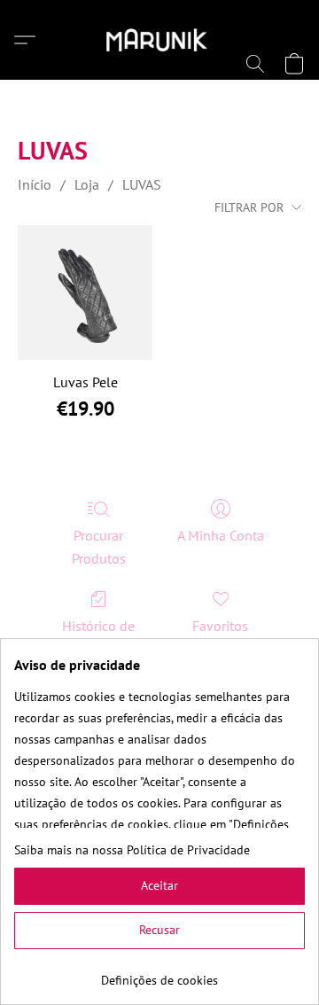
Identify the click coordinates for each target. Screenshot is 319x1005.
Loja (86, 184)
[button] (160, 40)
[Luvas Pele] (85, 292)
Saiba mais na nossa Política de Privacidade (132, 850)
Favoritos (220, 626)
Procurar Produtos (99, 546)
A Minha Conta (220, 535)
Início (34, 184)
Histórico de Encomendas (98, 637)
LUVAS (141, 184)
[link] (159, 973)
